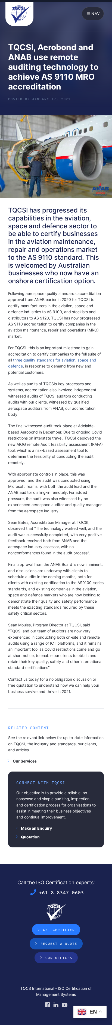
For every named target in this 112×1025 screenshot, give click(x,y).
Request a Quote (59, 943)
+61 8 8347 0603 (61, 892)
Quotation (30, 837)
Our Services (25, 761)
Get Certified (59, 929)
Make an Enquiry (36, 828)
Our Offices (58, 957)
